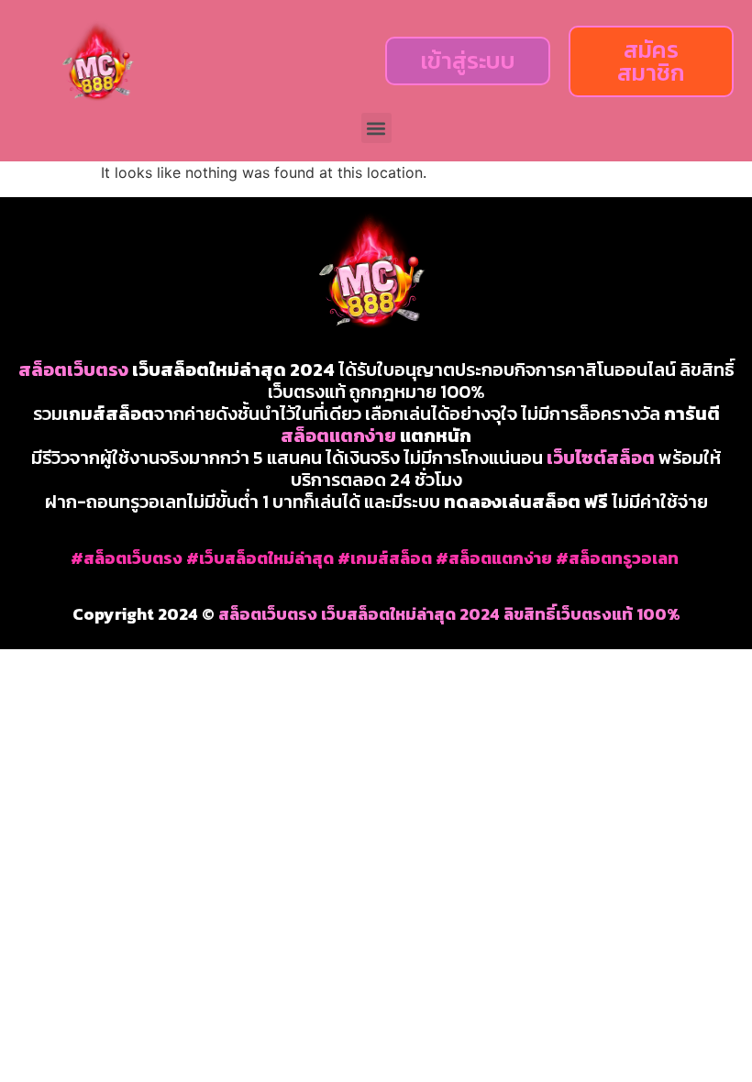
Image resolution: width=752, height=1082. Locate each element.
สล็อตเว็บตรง (73, 369)
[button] (376, 128)
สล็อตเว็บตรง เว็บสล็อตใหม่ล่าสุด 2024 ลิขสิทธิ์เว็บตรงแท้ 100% (449, 614)
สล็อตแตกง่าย (338, 435)
